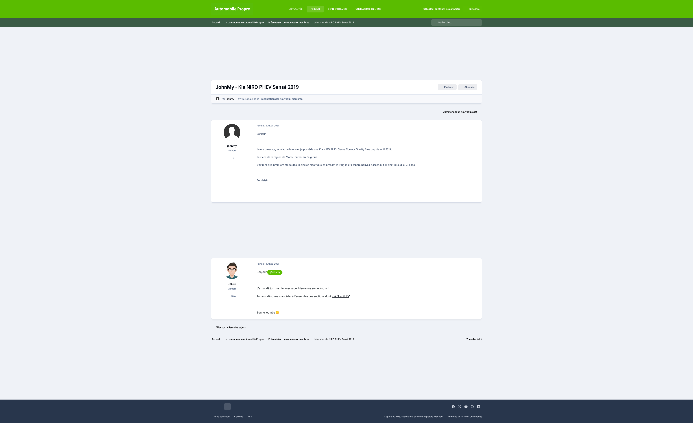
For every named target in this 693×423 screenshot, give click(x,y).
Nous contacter (221, 416)
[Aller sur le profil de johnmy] (217, 99)
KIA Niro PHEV (340, 296)
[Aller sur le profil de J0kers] (232, 270)
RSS (250, 416)
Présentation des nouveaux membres (281, 98)
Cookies (238, 416)
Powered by (465, 416)
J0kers (232, 284)
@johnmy (274, 272)
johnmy (230, 98)
